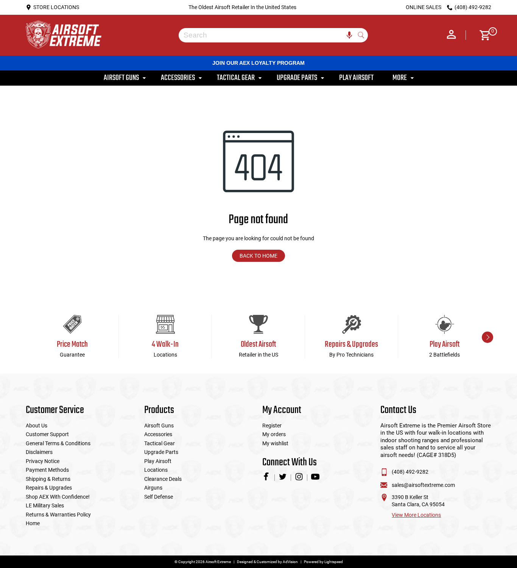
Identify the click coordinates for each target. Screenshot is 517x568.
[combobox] (267, 35)
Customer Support (47, 434)
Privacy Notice (42, 461)
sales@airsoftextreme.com (423, 485)
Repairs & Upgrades (49, 488)
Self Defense (158, 497)
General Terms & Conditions (58, 443)
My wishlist (275, 443)
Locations (156, 470)
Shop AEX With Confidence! (58, 497)
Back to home (258, 256)
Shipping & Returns (48, 479)
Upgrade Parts (161, 452)
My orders (274, 434)
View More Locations (416, 515)
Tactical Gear (159, 443)
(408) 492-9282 (410, 472)
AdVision (290, 562)
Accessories (158, 434)
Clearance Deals (163, 479)
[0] (482, 35)
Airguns (153, 488)
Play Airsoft (157, 461)
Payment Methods (47, 470)
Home (33, 523)
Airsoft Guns (159, 425)
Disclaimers (39, 452)
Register (272, 425)
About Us (36, 425)
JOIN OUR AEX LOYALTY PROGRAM (258, 63)
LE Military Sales (45, 505)
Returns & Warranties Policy (58, 515)
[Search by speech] (349, 35)
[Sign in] (451, 35)
